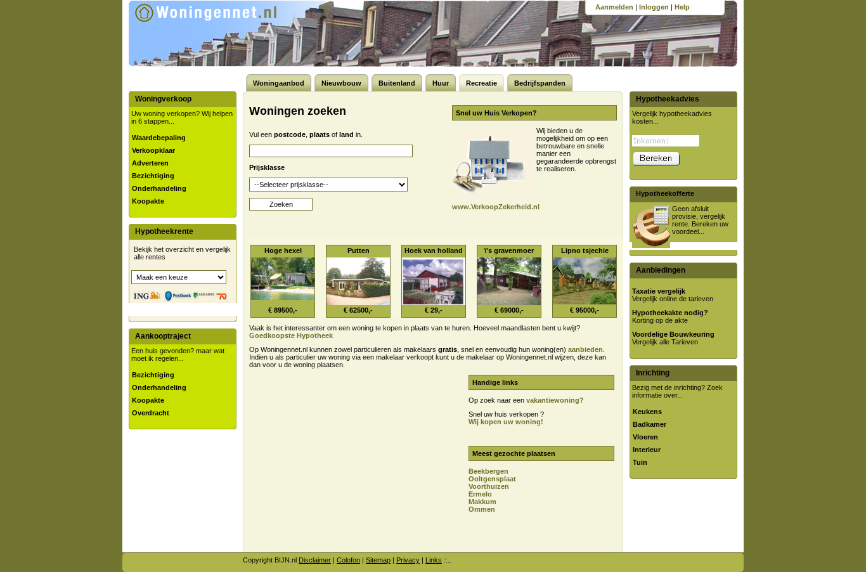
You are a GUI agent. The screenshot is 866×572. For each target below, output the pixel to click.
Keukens (647, 411)
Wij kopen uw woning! (506, 422)
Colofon (348, 560)
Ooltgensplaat (492, 479)
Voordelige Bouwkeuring (673, 334)
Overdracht (150, 413)
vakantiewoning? (555, 400)
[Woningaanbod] (223, 31)
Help (682, 7)
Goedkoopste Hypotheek (291, 335)
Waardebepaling (159, 137)
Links (433, 560)
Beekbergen (488, 471)
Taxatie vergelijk (658, 291)
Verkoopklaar (153, 150)
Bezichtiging (153, 175)
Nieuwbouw (341, 83)
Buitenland (396, 83)
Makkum (482, 501)
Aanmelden (614, 7)
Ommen (482, 509)
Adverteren (150, 163)
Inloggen (654, 7)
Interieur (647, 449)
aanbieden (585, 349)
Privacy (408, 560)
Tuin (640, 462)
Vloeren (645, 437)
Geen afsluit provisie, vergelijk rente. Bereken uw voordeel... (700, 220)
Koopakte (148, 201)
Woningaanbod (278, 83)
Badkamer (649, 424)
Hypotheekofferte (665, 193)
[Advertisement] (352, 463)
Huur (440, 83)
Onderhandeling (159, 188)
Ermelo (480, 494)
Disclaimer (315, 560)
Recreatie (481, 83)
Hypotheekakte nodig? (670, 312)
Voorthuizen (489, 486)
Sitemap (378, 560)
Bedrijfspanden (539, 83)
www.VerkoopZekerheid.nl (496, 207)
